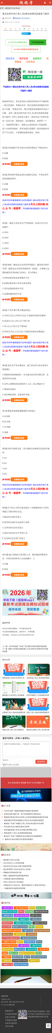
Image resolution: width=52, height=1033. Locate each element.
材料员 (21, 912)
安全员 (39, 942)
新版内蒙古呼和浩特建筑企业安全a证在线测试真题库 (24, 820)
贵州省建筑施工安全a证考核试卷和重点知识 (20, 830)
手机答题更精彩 (37, 42)
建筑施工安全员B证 (9, 912)
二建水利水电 (31, 949)
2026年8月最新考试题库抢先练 (26, 49)
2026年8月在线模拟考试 (17, 42)
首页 (1, 8)
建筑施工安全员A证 (12, 8)
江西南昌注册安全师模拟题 (13, 879)
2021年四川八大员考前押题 (13, 863)
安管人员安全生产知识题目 (13, 882)
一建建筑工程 (7, 964)
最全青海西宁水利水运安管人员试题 (16, 869)
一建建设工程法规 (40, 923)
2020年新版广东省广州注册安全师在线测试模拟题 (24, 646)
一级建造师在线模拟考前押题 (14, 888)
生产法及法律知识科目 (10, 938)
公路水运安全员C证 (38, 957)
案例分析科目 (7, 949)
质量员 (31, 927)
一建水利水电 (31, 934)
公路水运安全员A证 (42, 930)
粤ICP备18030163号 (16, 1002)
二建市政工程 (19, 934)
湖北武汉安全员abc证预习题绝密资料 (17, 866)
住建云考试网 (10, 1017)
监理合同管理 (18, 957)
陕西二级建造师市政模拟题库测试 (16, 876)
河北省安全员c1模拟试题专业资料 (16, 827)
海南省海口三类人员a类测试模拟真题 (18, 833)
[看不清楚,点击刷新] (11, 764)
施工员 (27, 957)
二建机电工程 (34, 961)
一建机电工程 (36, 946)
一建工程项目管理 (21, 908)
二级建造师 (6, 961)
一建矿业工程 (28, 930)
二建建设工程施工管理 (22, 923)
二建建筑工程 (24, 919)
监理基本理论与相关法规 (11, 930)
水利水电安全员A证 (9, 919)
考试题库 (39, 927)
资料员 (38, 953)
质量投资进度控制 (41, 912)
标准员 (32, 908)
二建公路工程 (7, 908)
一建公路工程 (43, 949)
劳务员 (20, 942)
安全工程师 (6, 927)
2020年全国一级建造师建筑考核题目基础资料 (21, 811)
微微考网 (12, 1005)
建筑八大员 (13, 953)
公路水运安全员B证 (21, 915)
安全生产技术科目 (21, 964)
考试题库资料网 (11, 1014)
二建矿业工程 (24, 946)
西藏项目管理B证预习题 (12, 872)
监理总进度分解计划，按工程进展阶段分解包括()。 (23, 814)
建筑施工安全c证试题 (11, 860)
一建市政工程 (36, 919)
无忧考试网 (9, 1026)
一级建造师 (6, 957)
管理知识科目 (7, 923)
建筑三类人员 (19, 949)
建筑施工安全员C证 (26, 953)
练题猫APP (9, 1011)
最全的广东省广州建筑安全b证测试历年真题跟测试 (23, 836)
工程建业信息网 (11, 1020)
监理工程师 (41, 908)
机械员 (4, 953)
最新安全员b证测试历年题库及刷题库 (19, 839)
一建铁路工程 (7, 915)
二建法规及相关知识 (28, 938)
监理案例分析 (30, 942)
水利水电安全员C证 (9, 946)
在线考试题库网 (11, 1023)
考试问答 (29, 912)
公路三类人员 (36, 915)
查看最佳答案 (19, 164)
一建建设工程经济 (9, 942)
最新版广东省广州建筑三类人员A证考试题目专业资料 (24, 823)
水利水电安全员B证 (20, 961)
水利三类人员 (7, 934)
